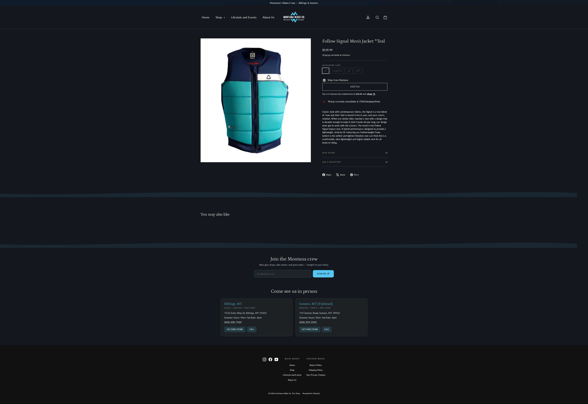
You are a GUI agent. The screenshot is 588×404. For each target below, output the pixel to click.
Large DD (337, 70)
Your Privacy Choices (316, 375)
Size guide (328, 153)
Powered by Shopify (311, 393)
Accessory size (331, 65)
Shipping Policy (316, 370)
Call (251, 329)
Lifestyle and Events (243, 17)
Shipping (326, 55)
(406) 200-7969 (233, 322)
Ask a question (331, 162)
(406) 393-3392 (308, 322)
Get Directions (235, 329)
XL (349, 70)
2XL (358, 70)
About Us (268, 17)
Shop (219, 17)
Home (205, 17)
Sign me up (323, 273)
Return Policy (316, 365)
